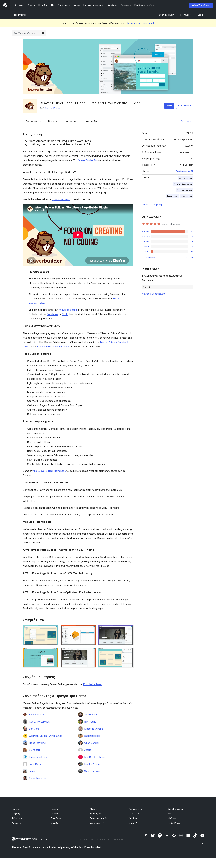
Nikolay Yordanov (94, 764)
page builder (186, 196)
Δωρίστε (133, 818)
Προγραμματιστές (98, 818)
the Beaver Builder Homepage (49, 470)
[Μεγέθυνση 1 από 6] (54, 629)
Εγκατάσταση (71, 121)
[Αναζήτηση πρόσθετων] (43, 33)
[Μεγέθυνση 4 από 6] (54, 651)
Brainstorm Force (38, 756)
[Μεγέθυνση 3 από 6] (129, 629)
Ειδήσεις (16, 813)
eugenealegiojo (92, 735)
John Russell (35, 764)
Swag (133, 823)
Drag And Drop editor (182, 184)
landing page (173, 196)
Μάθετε (94, 809)
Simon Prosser (92, 771)
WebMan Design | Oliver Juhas (45, 735)
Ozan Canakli (91, 742)
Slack (65, 314)
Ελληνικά (44, 839)
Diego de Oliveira (93, 728)
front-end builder (184, 190)
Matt (170, 813)
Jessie (87, 749)
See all (189, 257)
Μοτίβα (54, 823)
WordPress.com (175, 809)
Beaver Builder (53, 108)
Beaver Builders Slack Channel (53, 346)
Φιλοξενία (17, 818)
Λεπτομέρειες (33, 121)
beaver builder (185, 178)
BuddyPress (174, 823)
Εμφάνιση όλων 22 (184, 171)
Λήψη (169, 105)
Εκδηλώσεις (135, 813)
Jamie (32, 771)
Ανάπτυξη (91, 121)
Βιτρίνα (54, 809)
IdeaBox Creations (94, 756)
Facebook (52, 314)
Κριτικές (52, 121)
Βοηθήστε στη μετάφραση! (140, 23)
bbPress (172, 818)
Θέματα (54, 813)
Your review (148, 257)
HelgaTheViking (37, 742)
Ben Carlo (34, 728)
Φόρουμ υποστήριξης (153, 293)
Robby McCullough (39, 721)
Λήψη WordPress (201, 5)
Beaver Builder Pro (87, 160)
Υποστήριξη (186, 121)
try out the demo (61, 199)
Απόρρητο (17, 823)
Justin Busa (90, 714)
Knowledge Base (67, 309)
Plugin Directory (19, 15)
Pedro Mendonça (38, 778)
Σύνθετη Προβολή (152, 204)
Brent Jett (34, 749)
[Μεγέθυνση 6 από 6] (129, 651)
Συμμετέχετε (135, 809)
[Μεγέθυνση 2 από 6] (91, 629)
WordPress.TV (97, 823)
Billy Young (90, 721)
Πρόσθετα (56, 818)
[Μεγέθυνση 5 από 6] (91, 651)
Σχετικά (16, 809)
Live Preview (184, 105)
